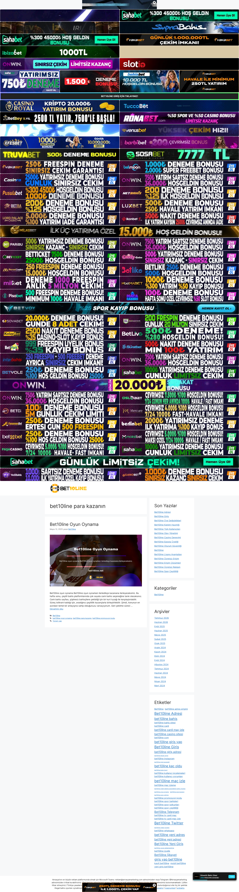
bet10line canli (161, 726)
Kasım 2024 (160, 652)
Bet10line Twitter (168, 823)
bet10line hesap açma (161, 755)
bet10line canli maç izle (169, 729)
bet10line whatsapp (164, 830)
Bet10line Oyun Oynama (74, 524)
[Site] (59, 167)
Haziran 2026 (161, 622)
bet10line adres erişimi (176, 709)
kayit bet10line (161, 863)
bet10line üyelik (162, 851)
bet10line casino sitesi (168, 734)
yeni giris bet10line (163, 866)
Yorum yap (57, 621)
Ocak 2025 (159, 643)
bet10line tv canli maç (165, 815)
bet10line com (161, 737)
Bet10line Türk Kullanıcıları (167, 529)
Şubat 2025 (160, 639)
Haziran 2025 (161, 630)
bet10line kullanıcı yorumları (168, 776)
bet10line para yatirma (161, 795)
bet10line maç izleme (165, 785)
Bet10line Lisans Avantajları (168, 554)
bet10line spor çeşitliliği (166, 808)
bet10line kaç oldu (168, 766)
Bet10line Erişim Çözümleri (167, 563)
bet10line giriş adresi (167, 751)
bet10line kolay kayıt (160, 770)
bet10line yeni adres (169, 835)
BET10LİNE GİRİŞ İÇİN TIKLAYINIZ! (119, 96)
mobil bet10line (178, 863)
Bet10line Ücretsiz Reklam (167, 567)
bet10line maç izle (169, 781)
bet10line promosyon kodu (103, 618)
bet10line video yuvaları (161, 827)
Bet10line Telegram (166, 811)
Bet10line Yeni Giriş (168, 844)
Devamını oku (56, 609)
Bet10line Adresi (162, 512)
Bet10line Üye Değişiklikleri (167, 520)
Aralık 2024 (160, 647)
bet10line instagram (164, 758)
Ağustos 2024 (161, 664)
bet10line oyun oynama (62, 618)
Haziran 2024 (161, 673)
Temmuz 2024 (161, 669)
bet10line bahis (165, 719)
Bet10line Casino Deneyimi (167, 537)
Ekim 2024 (159, 656)
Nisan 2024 (160, 681)
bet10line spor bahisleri (166, 801)
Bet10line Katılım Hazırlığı (166, 525)
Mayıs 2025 (160, 635)
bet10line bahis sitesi (165, 722)
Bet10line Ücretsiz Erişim (166, 558)
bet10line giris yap (168, 742)
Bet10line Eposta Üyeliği (166, 542)
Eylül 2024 (159, 660)
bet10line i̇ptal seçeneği (162, 762)
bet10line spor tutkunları (166, 804)
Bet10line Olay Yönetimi (166, 533)
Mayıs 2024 (160, 677)
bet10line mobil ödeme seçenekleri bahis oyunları (169, 789)
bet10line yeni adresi (167, 839)
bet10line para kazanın (82, 618)
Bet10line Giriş (161, 516)
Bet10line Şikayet (165, 854)
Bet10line (56, 616)
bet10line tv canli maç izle (167, 818)
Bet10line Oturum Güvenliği (167, 546)
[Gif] (119, 231)
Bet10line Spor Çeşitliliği (166, 571)
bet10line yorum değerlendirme (164, 848)
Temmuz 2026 (161, 618)
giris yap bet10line (168, 859)
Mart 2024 (159, 685)
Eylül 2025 (159, 626)
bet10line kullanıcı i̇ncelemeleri (169, 773)
